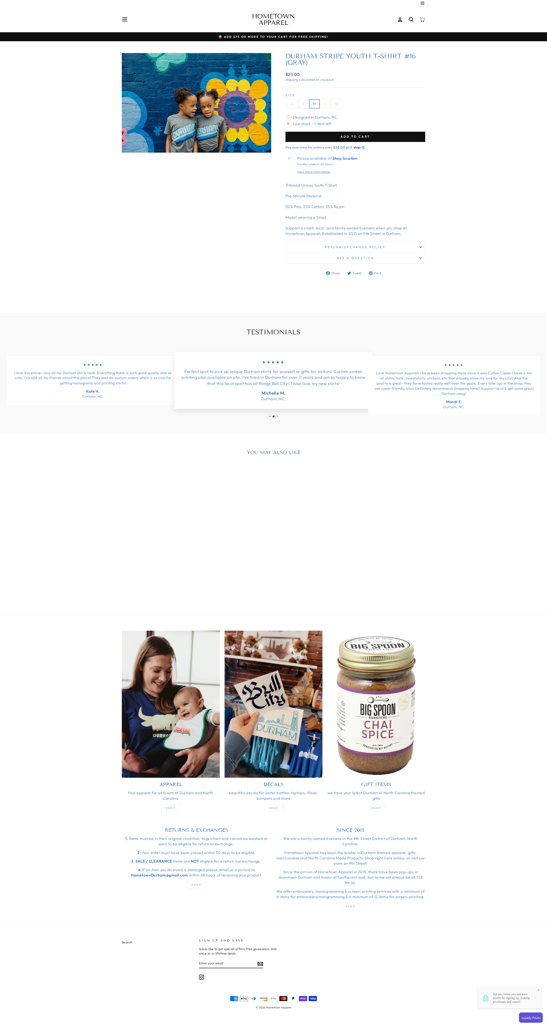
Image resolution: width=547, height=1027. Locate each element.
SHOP (196, 884)
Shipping (291, 80)
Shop (171, 808)
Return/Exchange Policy (355, 247)
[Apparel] (171, 704)
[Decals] (274, 704)
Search (127, 942)
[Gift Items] (376, 704)
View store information (314, 172)
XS (292, 103)
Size (290, 95)
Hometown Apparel (273, 19)
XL (336, 103)
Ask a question (355, 258)
